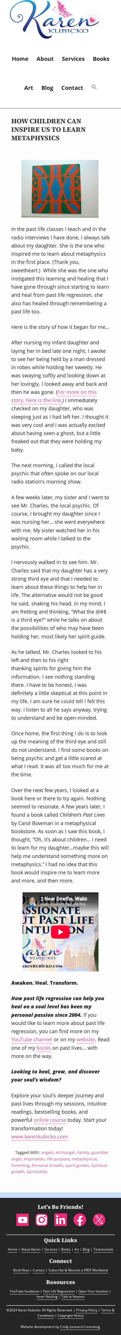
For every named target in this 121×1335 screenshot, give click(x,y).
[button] (94, 87)
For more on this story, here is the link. (54, 396)
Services (50, 1249)
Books (66, 1249)
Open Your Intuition (93, 1291)
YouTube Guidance (24, 1291)
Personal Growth (47, 1165)
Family (83, 1152)
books (44, 1047)
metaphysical (84, 1159)
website (86, 1039)
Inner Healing (47, 1296)
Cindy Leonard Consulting (80, 1326)
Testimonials (103, 1249)
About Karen (31, 1249)
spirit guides (77, 1165)
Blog (86, 1249)
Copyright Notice (71, 1315)
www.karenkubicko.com (39, 1136)
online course (50, 1119)
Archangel (65, 1152)
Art (76, 1249)
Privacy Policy (86, 1310)
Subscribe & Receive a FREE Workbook (78, 1270)
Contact (39, 1270)
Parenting (20, 1165)
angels (47, 1152)
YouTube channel (31, 1039)
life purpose (58, 1159)
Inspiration (34, 1159)
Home (12, 1249)
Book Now (21, 1270)
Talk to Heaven (73, 1296)
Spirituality (37, 1171)
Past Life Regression (59, 1291)
